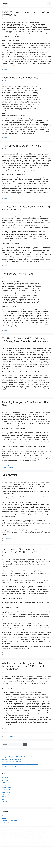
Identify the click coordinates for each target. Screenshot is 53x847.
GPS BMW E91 (10, 475)
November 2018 (6, 789)
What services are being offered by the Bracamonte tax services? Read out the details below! (24, 666)
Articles (6, 729)
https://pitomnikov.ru (7, 840)
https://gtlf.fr (31, 830)
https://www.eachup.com (26, 839)
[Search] (25, 744)
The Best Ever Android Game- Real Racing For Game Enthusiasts (26, 208)
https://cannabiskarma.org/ (25, 837)
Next (11, 736)
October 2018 (6, 792)
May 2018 (4, 801)
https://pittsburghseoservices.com (11, 832)
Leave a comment (9, 467)
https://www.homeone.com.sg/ (10, 839)
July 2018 (4, 797)
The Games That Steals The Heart (21, 145)
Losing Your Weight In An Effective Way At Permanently (17, 757)
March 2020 (5, 782)
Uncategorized (8, 465)
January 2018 (6, 804)
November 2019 (6, 787)
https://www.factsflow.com (37, 842)
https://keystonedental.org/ (40, 837)
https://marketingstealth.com (35, 835)
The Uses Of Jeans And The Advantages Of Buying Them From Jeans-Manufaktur (25, 340)
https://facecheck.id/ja (21, 830)
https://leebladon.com (38, 833)
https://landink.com (7, 835)
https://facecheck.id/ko (8, 830)
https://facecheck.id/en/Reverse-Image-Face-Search (16, 833)
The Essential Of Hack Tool (17, 273)
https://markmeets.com (23, 842)
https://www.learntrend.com (34, 840)
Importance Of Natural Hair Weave (21, 77)
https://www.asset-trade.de (10, 837)
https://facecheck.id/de (27, 832)
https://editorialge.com (41, 832)
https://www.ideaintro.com (9, 842)
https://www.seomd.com (20, 835)
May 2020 (5, 780)
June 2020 (5, 778)
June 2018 (5, 799)
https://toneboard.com (20, 840)
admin (5, 69)
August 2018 (5, 794)
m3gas (5, 3)
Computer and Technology (9, 820)
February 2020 (6, 785)
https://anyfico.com (39, 839)
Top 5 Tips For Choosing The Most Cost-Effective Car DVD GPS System (25, 550)
